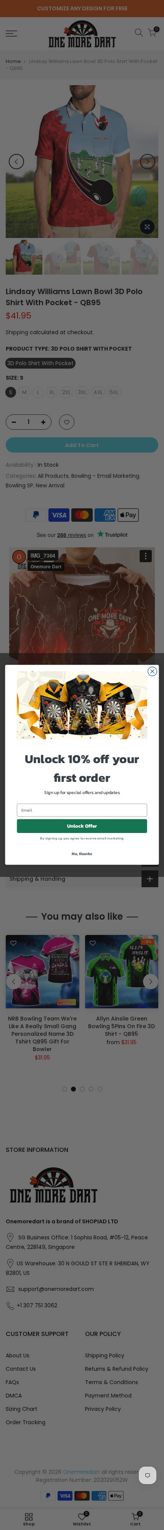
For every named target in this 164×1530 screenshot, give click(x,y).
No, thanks (82, 854)
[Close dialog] (152, 671)
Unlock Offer (82, 826)
